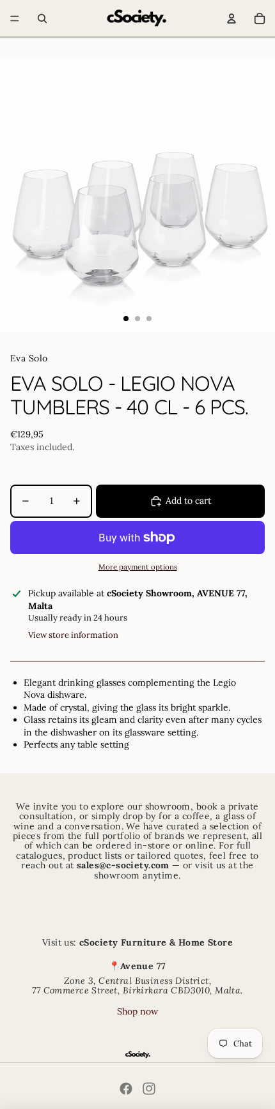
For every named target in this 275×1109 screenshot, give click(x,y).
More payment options (137, 566)
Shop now (137, 1011)
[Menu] (14, 18)
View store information (73, 635)
